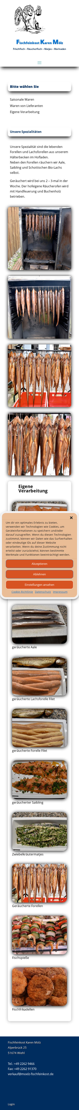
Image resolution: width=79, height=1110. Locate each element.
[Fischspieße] (39, 953)
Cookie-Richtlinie (22, 591)
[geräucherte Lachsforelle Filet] (39, 694)
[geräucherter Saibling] (39, 798)
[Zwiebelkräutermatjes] (39, 850)
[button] (71, 517)
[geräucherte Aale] (39, 642)
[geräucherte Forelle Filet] (39, 746)
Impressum (60, 591)
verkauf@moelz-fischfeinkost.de (30, 1074)
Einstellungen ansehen (39, 585)
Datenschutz (43, 591)
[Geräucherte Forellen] (39, 901)
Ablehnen (39, 574)
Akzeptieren (39, 564)
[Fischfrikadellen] (39, 1005)
